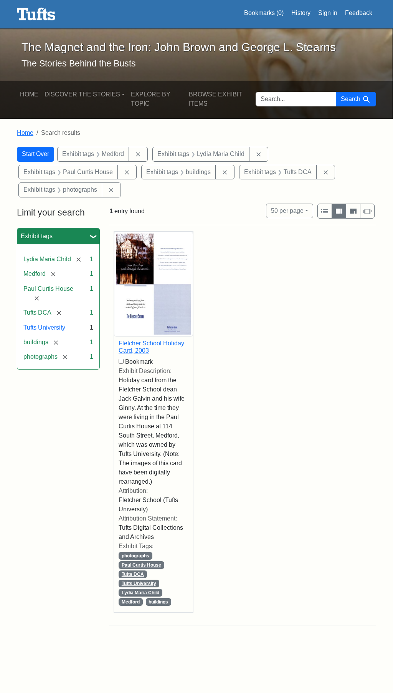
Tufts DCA (133, 574)
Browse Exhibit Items (215, 99)
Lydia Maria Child (140, 592)
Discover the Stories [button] (82, 94)
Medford (131, 602)
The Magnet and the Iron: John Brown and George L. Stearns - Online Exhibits (36, 14)
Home (29, 94)
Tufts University (44, 327)
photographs (135, 556)
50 (287, 210)
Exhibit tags (37, 236)
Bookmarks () (264, 13)
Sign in (327, 13)
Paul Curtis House (141, 565)
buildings (158, 602)
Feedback (358, 13)
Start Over (35, 154)
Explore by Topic (150, 99)
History (300, 13)
